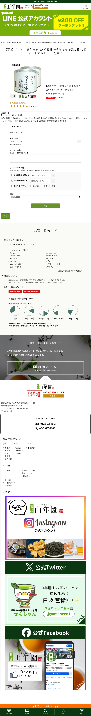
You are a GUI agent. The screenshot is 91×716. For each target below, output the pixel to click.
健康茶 (7, 448)
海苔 (13, 42)
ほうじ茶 (8, 459)
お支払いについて (29, 470)
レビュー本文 (16, 150)
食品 (8, 42)
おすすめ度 (15, 138)
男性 (45, 186)
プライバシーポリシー (8, 411)
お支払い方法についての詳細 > (70, 271)
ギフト (28, 443)
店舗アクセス (27, 473)
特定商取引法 (10, 486)
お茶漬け (19, 453)
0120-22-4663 (48, 423)
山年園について (11, 470)
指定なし (36, 186)
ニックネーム (16, 127)
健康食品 (19, 451)
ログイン (85, 8)
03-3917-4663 (9, 408)
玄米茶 (7, 456)
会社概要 (8, 480)
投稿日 (13, 194)
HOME (3, 42)
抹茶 (6, 453)
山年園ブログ (10, 483)
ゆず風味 (26, 42)
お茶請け (19, 448)
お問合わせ (26, 476)
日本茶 (7, 451)
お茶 (4, 443)
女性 (53, 186)
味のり (19, 42)
